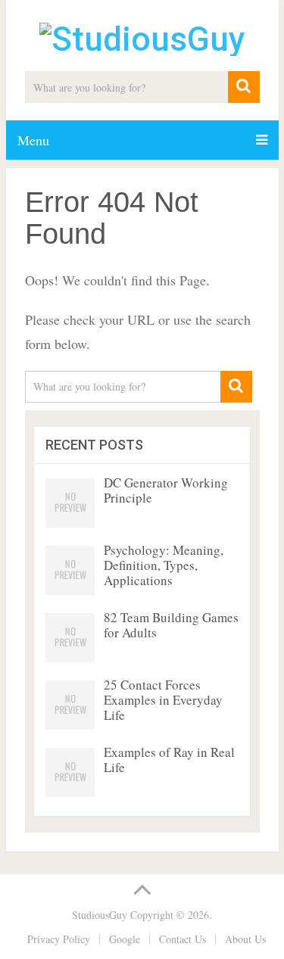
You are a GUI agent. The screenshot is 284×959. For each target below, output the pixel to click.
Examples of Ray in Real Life (169, 759)
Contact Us (182, 939)
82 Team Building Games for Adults (171, 625)
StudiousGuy (99, 915)
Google (124, 939)
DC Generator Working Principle (166, 490)
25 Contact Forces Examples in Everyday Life (163, 700)
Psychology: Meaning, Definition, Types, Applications (163, 565)
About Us (245, 939)
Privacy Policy (58, 939)
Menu (33, 140)
